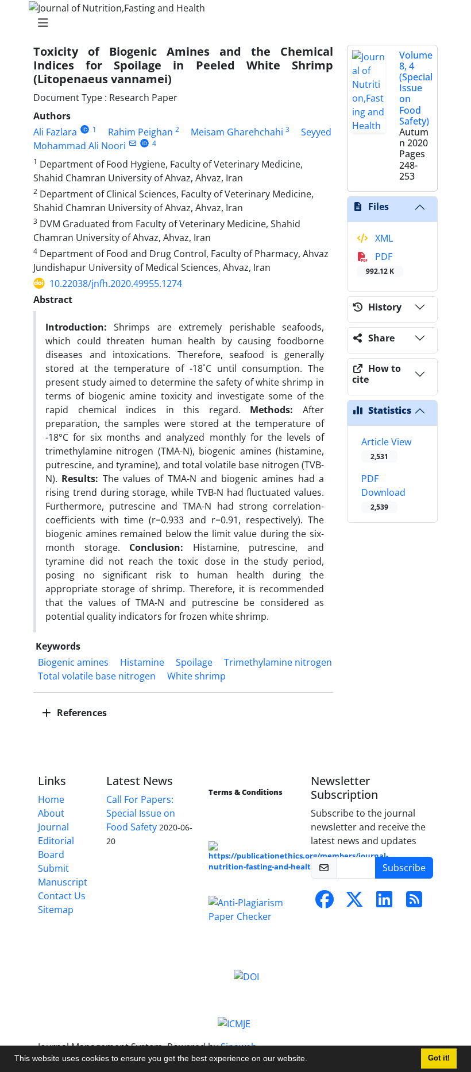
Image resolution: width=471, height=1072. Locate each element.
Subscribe (404, 867)
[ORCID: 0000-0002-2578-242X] (144, 143)
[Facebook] (324, 902)
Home (51, 799)
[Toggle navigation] (232, 23)
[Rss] (414, 902)
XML (383, 238)
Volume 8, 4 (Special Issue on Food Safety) (416, 88)
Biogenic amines (73, 662)
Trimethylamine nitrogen (278, 662)
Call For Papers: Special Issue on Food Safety (140, 813)
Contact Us (62, 896)
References (81, 712)
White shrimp (196, 676)
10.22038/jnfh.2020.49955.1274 (115, 283)
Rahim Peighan (140, 132)
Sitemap (56, 909)
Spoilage (194, 662)
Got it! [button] (439, 1058)
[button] (311, 1060)
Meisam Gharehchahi (237, 132)
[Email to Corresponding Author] (132, 143)
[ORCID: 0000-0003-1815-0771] (84, 129)
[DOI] (246, 976)
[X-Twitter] (354, 902)
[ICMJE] (234, 1022)
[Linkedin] (384, 902)
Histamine (142, 662)
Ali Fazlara (55, 132)
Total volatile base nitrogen (97, 676)
